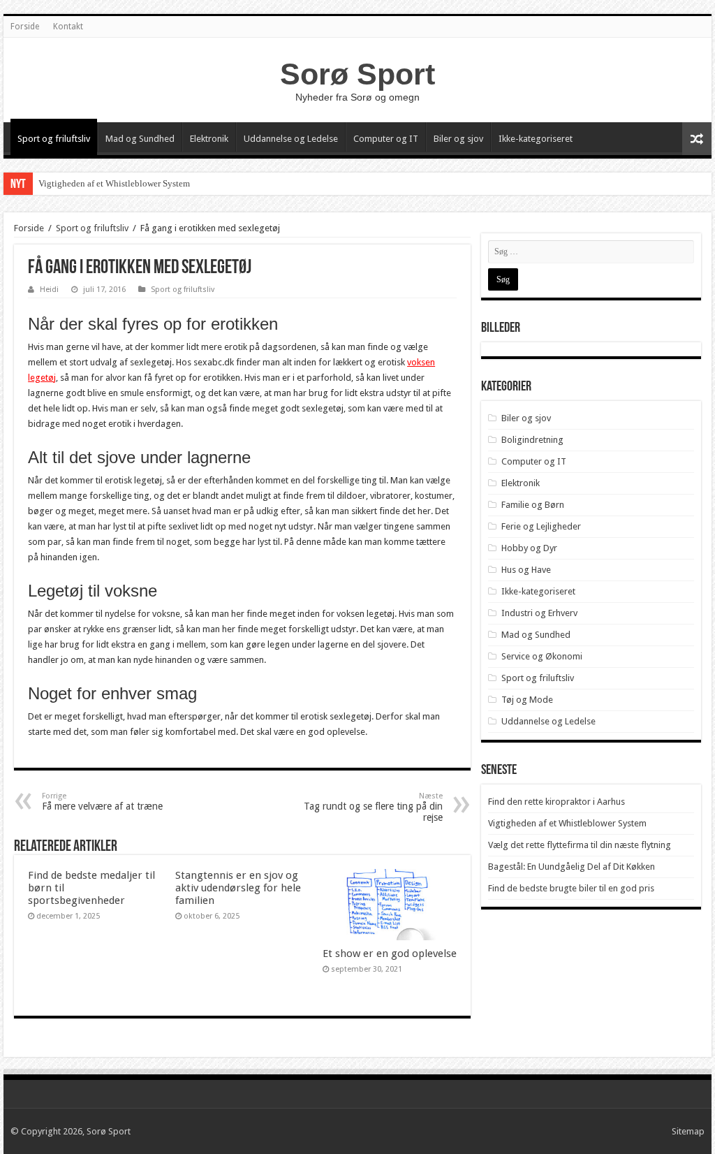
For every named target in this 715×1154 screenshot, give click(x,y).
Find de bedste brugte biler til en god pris (571, 888)
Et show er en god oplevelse (390, 953)
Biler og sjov (458, 138)
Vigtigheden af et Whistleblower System (114, 183)
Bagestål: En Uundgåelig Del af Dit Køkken (571, 866)
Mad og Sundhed (140, 138)
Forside (24, 26)
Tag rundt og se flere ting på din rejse (373, 807)
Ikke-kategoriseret (536, 138)
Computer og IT (385, 138)
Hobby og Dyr (529, 548)
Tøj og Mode (527, 699)
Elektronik (209, 138)
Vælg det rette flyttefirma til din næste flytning (579, 845)
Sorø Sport (357, 74)
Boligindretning (532, 439)
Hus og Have (526, 569)
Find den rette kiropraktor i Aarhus (556, 801)
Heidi (49, 289)
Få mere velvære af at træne (102, 801)
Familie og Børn (532, 504)
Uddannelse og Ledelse (291, 138)
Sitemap (688, 1131)
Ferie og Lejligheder (541, 526)
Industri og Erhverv (539, 613)
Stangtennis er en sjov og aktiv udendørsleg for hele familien (238, 888)
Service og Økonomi (541, 656)
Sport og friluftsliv (53, 138)
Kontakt (68, 26)
